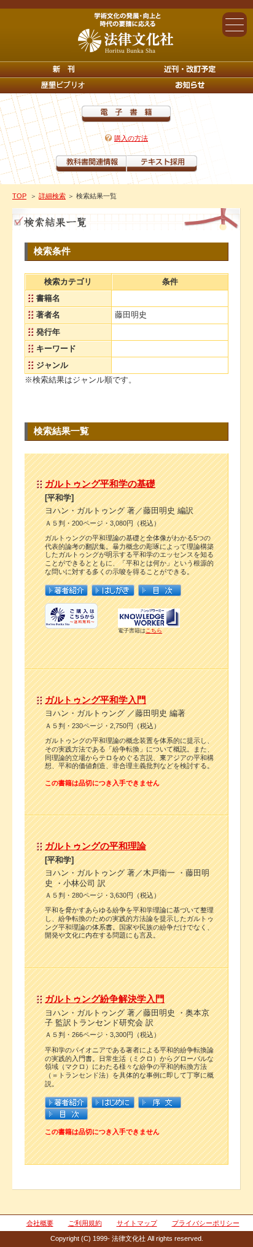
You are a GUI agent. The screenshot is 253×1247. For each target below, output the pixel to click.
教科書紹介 (161, 163)
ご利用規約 (85, 1223)
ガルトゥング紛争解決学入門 (105, 998)
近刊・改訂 (189, 69)
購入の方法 (131, 138)
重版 (189, 85)
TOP (19, 196)
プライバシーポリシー (205, 1223)
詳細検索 (52, 196)
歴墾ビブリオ (63, 85)
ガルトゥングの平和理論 (95, 846)
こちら (154, 630)
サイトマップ (137, 1223)
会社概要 (39, 1223)
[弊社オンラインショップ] (71, 623)
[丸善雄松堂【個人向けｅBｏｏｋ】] (149, 624)
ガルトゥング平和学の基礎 (100, 483)
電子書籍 (126, 114)
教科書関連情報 (91, 163)
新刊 (63, 69)
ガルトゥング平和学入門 (95, 699)
